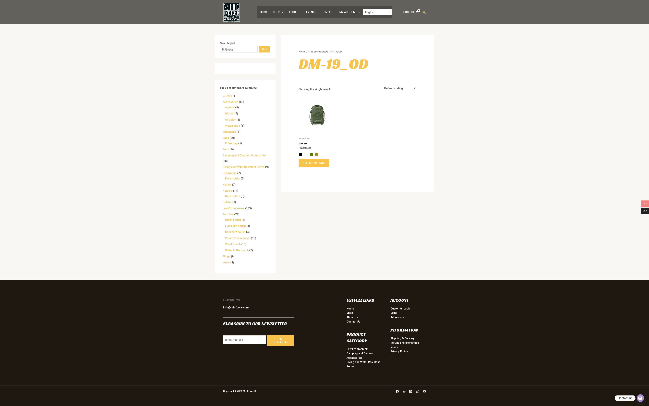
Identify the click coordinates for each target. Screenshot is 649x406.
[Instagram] (404, 391)
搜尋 (264, 49)
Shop (276, 12)
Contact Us (353, 321)
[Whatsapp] (417, 391)
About (293, 12)
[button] (281, 12)
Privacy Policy (399, 351)
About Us (352, 317)
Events (311, 12)
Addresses (397, 317)
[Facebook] (397, 391)
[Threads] (410, 391)
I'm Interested (281, 341)
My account (348, 12)
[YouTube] (424, 391)
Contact (328, 12)
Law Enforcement (357, 349)
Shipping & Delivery (402, 338)
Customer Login (400, 308)
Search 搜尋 (227, 43)
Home (264, 12)
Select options (314, 163)
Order (393, 312)
